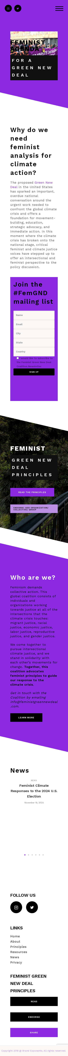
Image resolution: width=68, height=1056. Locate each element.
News (34, 780)
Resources (18, 952)
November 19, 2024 (34, 803)
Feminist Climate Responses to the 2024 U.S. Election (34, 791)
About (15, 941)
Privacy (16, 962)
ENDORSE (34, 1017)
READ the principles (32, 492)
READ (34, 1001)
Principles (18, 947)
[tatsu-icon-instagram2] (8, 8)
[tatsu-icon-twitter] (17, 8)
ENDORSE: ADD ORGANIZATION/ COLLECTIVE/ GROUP (30, 509)
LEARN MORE (26, 717)
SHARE (34, 1032)
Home (15, 936)
